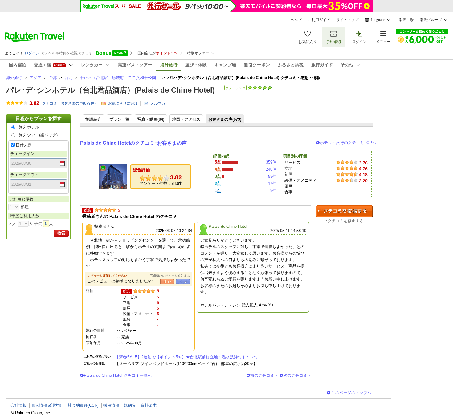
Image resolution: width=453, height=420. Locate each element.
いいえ (183, 281)
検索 (61, 233)
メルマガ (157, 103)
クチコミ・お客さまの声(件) (69, 103)
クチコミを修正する (346, 220)
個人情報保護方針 (47, 405)
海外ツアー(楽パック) (38, 135)
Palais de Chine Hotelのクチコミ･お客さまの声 (133, 143)
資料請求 (149, 405)
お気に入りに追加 (123, 103)
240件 (271, 169)
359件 (271, 162)
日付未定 (24, 145)
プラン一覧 (119, 119)
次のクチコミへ (297, 375)
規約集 (130, 405)
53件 (272, 176)
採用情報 (111, 405)
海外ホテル (29, 127)
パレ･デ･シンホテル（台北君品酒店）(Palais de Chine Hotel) (110, 90)
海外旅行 (14, 77)
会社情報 (18, 405)
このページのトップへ (351, 392)
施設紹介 (93, 119)
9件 (273, 190)
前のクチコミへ (264, 375)
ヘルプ (296, 20)
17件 (272, 183)
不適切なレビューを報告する (170, 275)
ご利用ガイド (319, 20)
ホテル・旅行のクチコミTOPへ (348, 142)
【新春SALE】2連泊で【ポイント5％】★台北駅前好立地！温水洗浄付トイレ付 (186, 357)
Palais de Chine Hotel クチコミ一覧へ (118, 375)
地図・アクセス (186, 119)
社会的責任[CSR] (83, 405)
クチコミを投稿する (344, 211)
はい (167, 281)
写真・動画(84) (150, 119)
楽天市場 (406, 20)
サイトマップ (347, 20)
